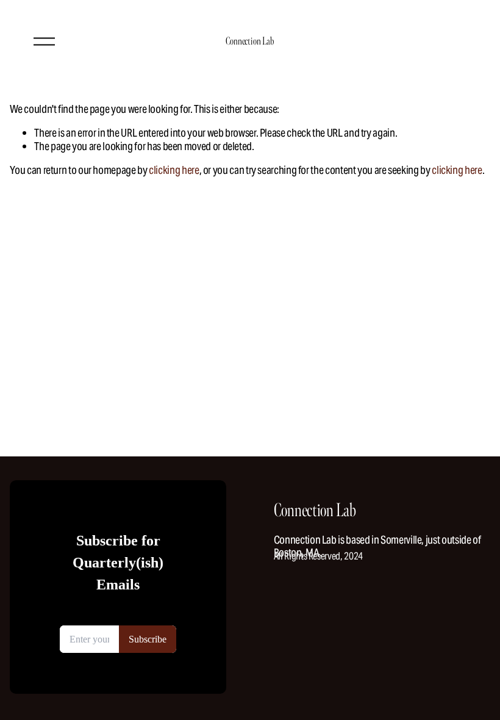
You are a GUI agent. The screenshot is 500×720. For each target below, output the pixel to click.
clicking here (174, 170)
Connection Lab (250, 41)
